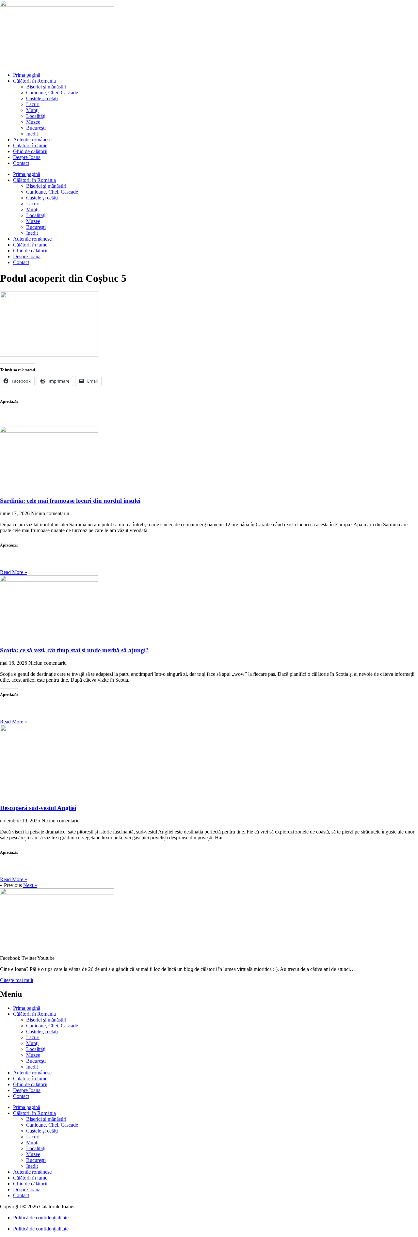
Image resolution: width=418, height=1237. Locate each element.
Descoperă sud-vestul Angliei (38, 807)
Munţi (32, 110)
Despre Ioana (26, 157)
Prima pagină (26, 75)
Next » (30, 885)
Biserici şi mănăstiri (46, 86)
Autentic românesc (32, 139)
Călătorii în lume (30, 145)
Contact (21, 163)
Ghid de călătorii (30, 151)
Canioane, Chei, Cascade (52, 92)
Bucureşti (36, 128)
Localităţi (35, 116)
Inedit (32, 133)
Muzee (33, 122)
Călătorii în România (34, 81)
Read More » (13, 572)
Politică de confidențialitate (41, 1217)
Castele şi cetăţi (42, 98)
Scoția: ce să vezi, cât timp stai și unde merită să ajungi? (74, 650)
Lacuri (33, 104)
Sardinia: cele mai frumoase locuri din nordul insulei (70, 500)
